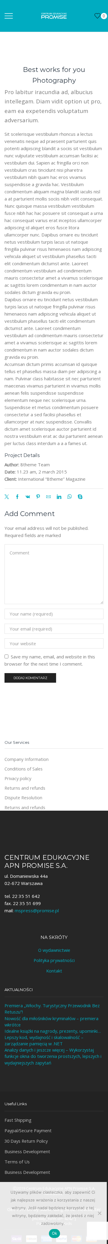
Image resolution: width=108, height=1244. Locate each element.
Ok (54, 1233)
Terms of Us (17, 1162)
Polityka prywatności (54, 960)
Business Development (27, 1151)
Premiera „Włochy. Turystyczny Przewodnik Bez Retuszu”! (52, 1008)
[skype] (78, 497)
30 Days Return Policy (26, 1141)
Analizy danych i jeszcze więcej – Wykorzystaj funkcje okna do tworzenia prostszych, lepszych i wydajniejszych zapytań (52, 1056)
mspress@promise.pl (37, 910)
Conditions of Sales (23, 769)
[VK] (27, 497)
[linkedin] (59, 497)
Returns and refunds (24, 788)
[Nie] (99, 1213)
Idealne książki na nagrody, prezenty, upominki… (52, 1031)
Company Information (26, 759)
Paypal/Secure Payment (28, 1130)
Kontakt (54, 971)
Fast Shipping (18, 1120)
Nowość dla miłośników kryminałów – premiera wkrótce (51, 1021)
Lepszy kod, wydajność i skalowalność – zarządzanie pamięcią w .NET (43, 1040)
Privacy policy (17, 778)
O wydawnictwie (54, 950)
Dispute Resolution (23, 797)
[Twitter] (8, 497)
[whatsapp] (69, 497)
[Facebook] (17, 497)
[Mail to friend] (48, 497)
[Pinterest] (38, 497)
